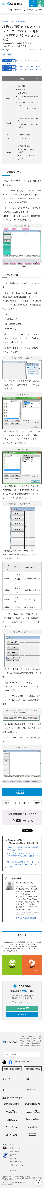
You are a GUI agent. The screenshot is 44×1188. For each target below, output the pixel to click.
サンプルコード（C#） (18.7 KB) (28, 66)
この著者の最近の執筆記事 (26, 918)
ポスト (28, 830)
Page (8, 98)
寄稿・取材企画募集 (12, 1069)
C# (4, 54)
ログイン (23, 1014)
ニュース (6, 1078)
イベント (6, 1089)
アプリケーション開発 (23, 10)
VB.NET (10, 54)
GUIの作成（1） (24, 134)
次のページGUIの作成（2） (22, 791)
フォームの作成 (26, 138)
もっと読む (9, 867)
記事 (28, 1078)
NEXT (37, 803)
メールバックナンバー (23, 1002)
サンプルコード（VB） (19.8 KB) (28, 69)
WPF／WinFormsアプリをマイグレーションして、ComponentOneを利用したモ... (23, 863)
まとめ (20, 159)
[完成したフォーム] (22, 766)
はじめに (21, 86)
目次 (22, 78)
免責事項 (13, 1155)
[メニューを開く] (3, 3)
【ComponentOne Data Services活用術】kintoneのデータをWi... (23, 848)
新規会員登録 (23, 1008)
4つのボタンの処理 (27, 155)
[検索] (4, 10)
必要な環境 (22, 93)
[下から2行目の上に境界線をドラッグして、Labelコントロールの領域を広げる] (22, 718)
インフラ (39, 10)
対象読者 (21, 89)
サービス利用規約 (16, 1161)
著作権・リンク (15, 1148)
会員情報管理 (14, 1151)
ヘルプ (12, 1145)
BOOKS (29, 1089)
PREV (7, 803)
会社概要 (13, 1158)
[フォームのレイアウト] (22, 247)
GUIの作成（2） (24, 146)
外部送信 (13, 1170)
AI (11, 10)
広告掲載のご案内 (33, 1069)
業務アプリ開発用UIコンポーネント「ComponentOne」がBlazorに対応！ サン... (22, 855)
